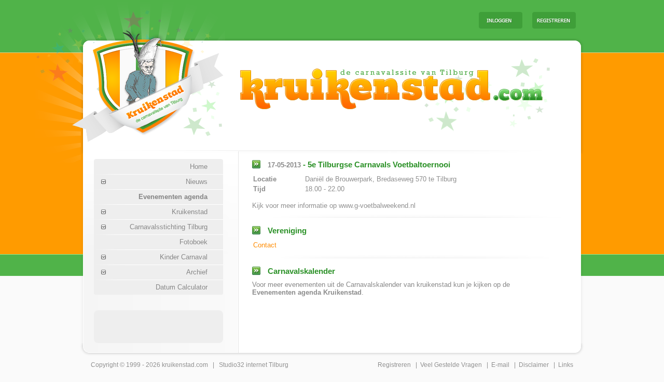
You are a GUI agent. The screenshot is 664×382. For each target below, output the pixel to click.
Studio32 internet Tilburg (253, 364)
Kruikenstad (190, 212)
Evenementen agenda (173, 197)
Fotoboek (193, 242)
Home (199, 166)
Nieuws (197, 182)
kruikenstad (178, 364)
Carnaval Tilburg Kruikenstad (130, 82)
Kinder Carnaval (184, 257)
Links (565, 364)
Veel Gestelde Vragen (451, 364)
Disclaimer (534, 364)
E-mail (500, 364)
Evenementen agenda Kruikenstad (307, 292)
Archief (197, 272)
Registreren (394, 364)
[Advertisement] (341, 19)
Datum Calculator (182, 287)
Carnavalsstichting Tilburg (169, 227)
